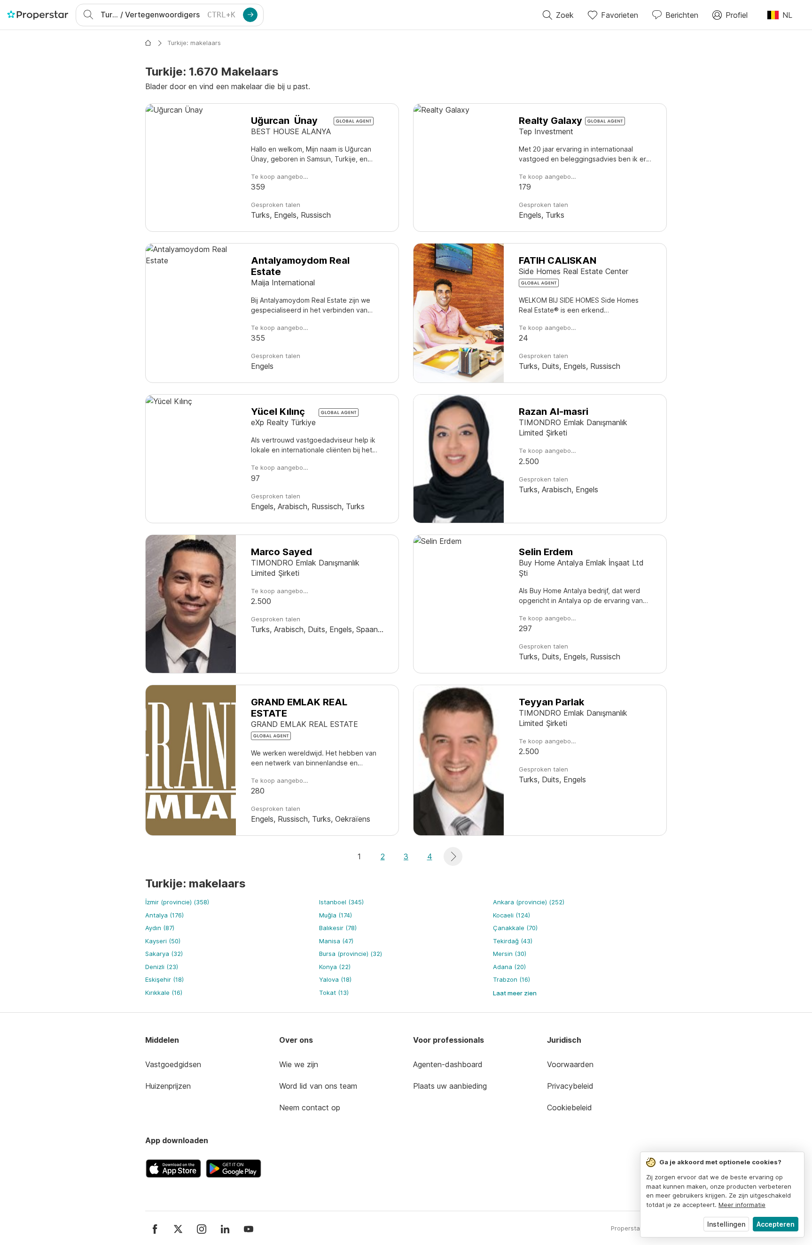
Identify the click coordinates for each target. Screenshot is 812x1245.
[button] (453, 856)
